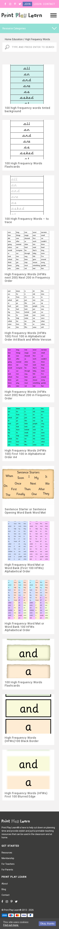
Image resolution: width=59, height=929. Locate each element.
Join (27, 4)
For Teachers (8, 864)
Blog (4, 889)
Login (38, 4)
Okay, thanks (47, 923)
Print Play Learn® (12, 910)
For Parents (7, 869)
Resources (7, 852)
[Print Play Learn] (22, 21)
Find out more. (11, 925)
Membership (8, 858)
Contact (49, 4)
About (5, 883)
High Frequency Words (37, 39)
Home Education (14, 39)
